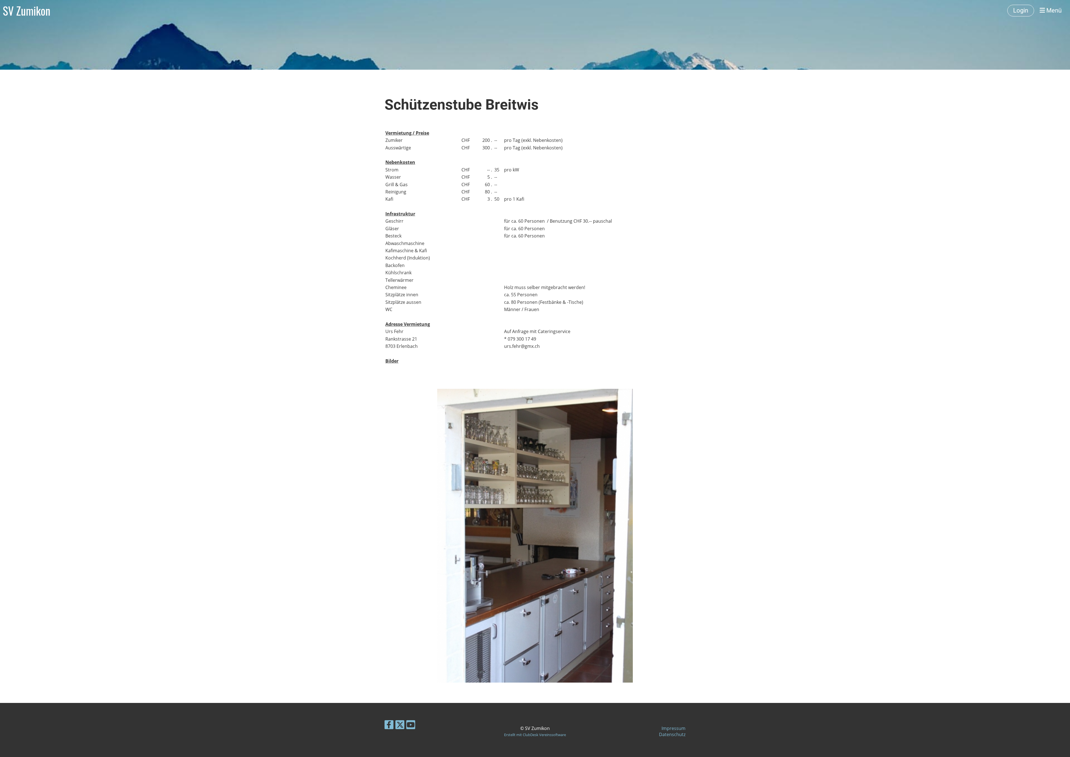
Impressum (673, 728)
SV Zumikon (26, 10)
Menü (1053, 10)
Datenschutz (672, 734)
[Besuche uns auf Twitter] (399, 726)
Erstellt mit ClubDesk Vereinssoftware (535, 734)
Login (1020, 10)
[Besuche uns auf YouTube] (410, 726)
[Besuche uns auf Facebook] (389, 726)
